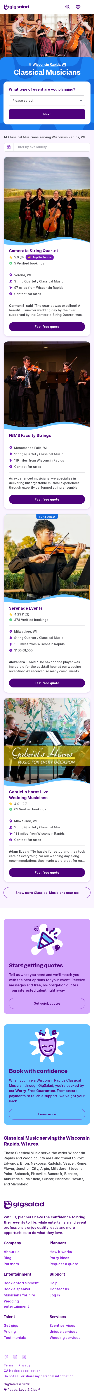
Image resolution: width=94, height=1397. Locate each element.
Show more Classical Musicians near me (47, 892)
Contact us (59, 1289)
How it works (61, 1252)
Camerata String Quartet (33, 250)
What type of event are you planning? (42, 89)
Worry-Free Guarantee (35, 1091)
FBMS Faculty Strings (30, 435)
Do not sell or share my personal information (38, 1376)
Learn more (47, 1114)
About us (11, 1252)
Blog (7, 1258)
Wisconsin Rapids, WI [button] (49, 64)
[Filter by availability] (52, 147)
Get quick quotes (47, 1003)
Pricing (10, 1331)
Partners (11, 1264)
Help (53, 1283)
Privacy (24, 1365)
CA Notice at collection (22, 1371)
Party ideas (59, 1258)
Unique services (63, 1331)
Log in (55, 1295)
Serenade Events (25, 608)
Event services (62, 1325)
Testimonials (15, 1337)
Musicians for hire (19, 1295)
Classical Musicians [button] (47, 72)
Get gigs (11, 1325)
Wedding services (65, 1337)
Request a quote (64, 1264)
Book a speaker (17, 1289)
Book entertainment (21, 1283)
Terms (8, 1365)
